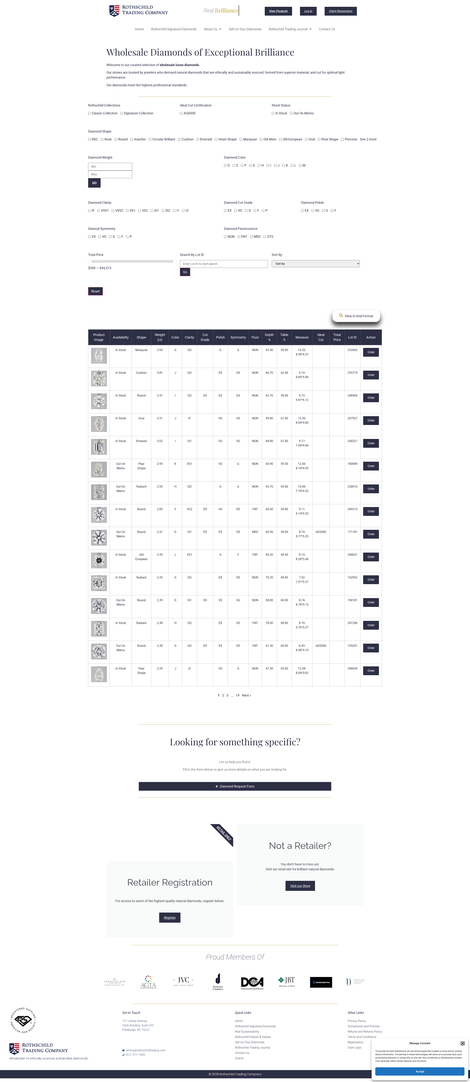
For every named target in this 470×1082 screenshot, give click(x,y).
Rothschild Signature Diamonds (174, 29)
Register (170, 918)
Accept (420, 1071)
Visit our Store (300, 886)
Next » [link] (246, 695)
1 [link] (219, 695)
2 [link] (223, 695)
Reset (95, 291)
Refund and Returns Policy (365, 1031)
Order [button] (371, 352)
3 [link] (227, 695)
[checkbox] (103, 113)
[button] (462, 1043)
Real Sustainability (247, 1031)
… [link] (232, 695)
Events (239, 1058)
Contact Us (327, 29)
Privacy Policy (357, 1021)
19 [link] (237, 695)
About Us (210, 29)
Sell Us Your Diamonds (245, 29)
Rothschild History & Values (253, 1037)
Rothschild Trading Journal (288, 29)
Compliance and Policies (364, 1026)
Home (139, 29)
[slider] (90, 261)
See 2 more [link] (368, 139)
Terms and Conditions (362, 1037)
